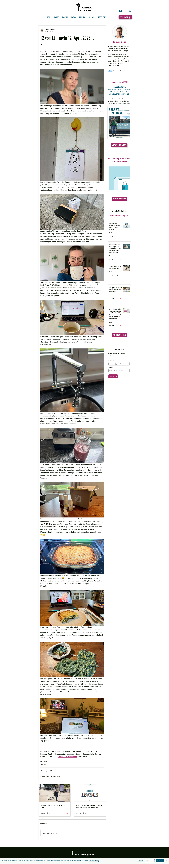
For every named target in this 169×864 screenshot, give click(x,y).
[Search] (130, 11)
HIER (110, 71)
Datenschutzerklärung (94, 861)
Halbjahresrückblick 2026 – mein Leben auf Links (53, 806)
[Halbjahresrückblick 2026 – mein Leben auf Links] (54, 793)
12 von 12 (43, 764)
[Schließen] (166, 860)
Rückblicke (43, 761)
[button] (82, 17)
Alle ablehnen (150, 861)
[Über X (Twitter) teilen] (46, 771)
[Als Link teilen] (56, 771)
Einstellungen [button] (140, 861)
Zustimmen (160, 861)
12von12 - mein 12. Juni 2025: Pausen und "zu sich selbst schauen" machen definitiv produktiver (89, 806)
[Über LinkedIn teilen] (51, 771)
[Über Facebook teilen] (41, 771)
